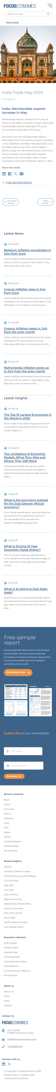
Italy (6, 827)
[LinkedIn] (3, 1064)
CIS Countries (11, 880)
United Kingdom (12, 841)
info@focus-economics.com (21, 1039)
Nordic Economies (13, 908)
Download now (16, 672)
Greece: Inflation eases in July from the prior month (25, 330)
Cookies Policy (27, 1075)
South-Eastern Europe (15, 922)
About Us (9, 991)
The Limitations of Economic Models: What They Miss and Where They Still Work (25, 457)
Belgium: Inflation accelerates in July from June (27, 252)
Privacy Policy (11, 1075)
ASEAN (7, 867)
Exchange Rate (12, 957)
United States (11, 846)
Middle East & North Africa (17, 904)
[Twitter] (9, 1064)
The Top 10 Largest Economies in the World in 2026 (28, 416)
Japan (7, 832)
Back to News (12, 22)
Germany (9, 818)
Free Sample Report (19, 182)
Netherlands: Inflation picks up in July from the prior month (26, 369)
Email (7, 759)
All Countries (10, 850)
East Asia (8, 885)
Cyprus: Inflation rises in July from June (25, 291)
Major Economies (13, 899)
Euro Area (9, 809)
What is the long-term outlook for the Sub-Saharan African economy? (26, 503)
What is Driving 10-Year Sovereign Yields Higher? (22, 548)
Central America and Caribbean (20, 876)
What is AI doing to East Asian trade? (26, 590)
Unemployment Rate (15, 961)
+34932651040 (14, 1046)
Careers (8, 1005)
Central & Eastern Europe (17, 871)
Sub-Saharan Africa (13, 927)
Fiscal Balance (11, 966)
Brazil (6, 800)
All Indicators (10, 975)
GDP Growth (10, 943)
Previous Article (12, 202)
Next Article (45, 202)
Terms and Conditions (16, 1078)
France (7, 814)
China (7, 804)
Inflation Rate (11, 947)
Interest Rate (11, 952)
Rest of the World (13, 913)
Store (7, 996)
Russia (7, 837)
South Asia (9, 917)
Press (7, 1001)
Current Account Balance (17, 971)
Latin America (11, 894)
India (6, 823)
